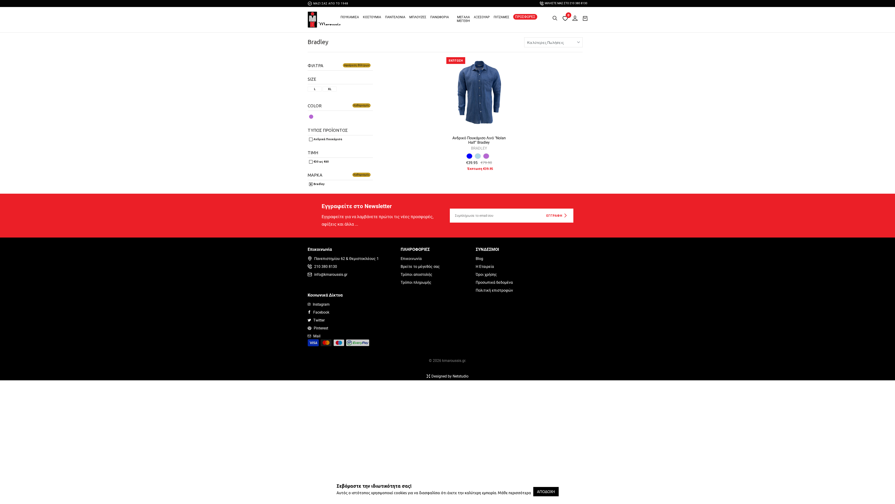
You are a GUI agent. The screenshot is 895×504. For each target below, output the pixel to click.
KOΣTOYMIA (372, 17)
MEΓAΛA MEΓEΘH (463, 19)
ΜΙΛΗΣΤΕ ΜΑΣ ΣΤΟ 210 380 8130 (566, 3)
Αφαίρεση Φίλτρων (356, 65)
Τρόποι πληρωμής (416, 282)
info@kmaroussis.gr (330, 274)
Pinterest (321, 328)
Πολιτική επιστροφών (494, 290)
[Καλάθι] (585, 18)
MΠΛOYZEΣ (417, 17)
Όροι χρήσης (486, 274)
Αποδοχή (546, 492)
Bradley (318, 41)
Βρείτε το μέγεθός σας (420, 266)
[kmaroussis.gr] (324, 21)
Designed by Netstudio (449, 376)
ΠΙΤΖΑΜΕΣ (501, 17)
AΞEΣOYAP (482, 17)
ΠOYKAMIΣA (350, 17)
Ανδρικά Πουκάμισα (327, 139)
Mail (316, 336)
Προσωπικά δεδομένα (494, 282)
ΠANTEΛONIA (395, 17)
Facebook (321, 312)
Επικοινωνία (411, 258)
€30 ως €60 (321, 161)
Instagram (321, 304)
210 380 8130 (325, 266)
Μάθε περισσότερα (514, 493)
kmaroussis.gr (453, 360)
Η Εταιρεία (485, 266)
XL (329, 89)
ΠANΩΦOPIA (439, 17)
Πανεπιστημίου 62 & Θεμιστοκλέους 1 (346, 258)
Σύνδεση (574, 17)
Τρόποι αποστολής (416, 274)
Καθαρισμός (361, 105)
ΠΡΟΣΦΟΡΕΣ (525, 17)
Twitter (319, 320)
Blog (479, 258)
